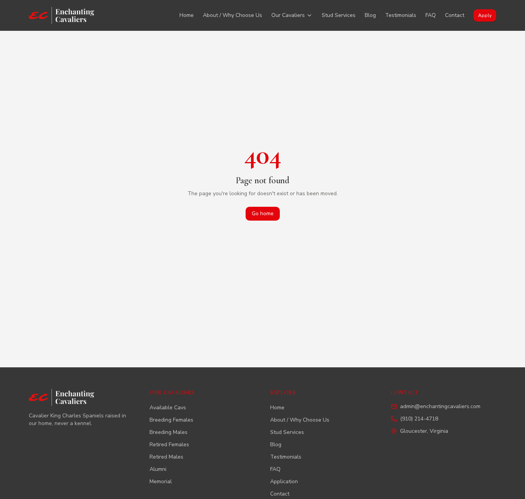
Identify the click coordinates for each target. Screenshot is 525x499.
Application (284, 481)
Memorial (161, 481)
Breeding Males (169, 432)
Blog (370, 15)
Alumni (158, 469)
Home (186, 15)
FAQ (430, 15)
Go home (263, 213)
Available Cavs (168, 407)
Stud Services (339, 15)
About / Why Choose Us (232, 15)
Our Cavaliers (288, 15)
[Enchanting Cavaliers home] (61, 15)
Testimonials (400, 15)
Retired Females (169, 444)
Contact (454, 15)
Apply (485, 15)
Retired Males (166, 456)
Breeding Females (171, 420)
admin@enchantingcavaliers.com (440, 406)
